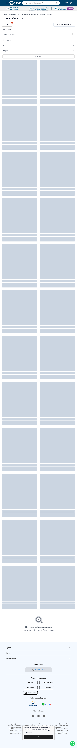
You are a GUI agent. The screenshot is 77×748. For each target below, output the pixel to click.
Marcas (5, 45)
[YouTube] (44, 716)
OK (39, 737)
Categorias (7, 29)
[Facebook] (33, 716)
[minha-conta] (63, 3)
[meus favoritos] (67, 3)
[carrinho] (71, 3)
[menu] (7, 3)
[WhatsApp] (72, 743)
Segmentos (7, 40)
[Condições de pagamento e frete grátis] (38, 8)
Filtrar (9, 24)
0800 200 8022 (40, 670)
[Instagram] (38, 716)
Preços (5, 51)
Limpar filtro (38, 56)
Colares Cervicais (9, 34)
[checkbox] (72, 34)
